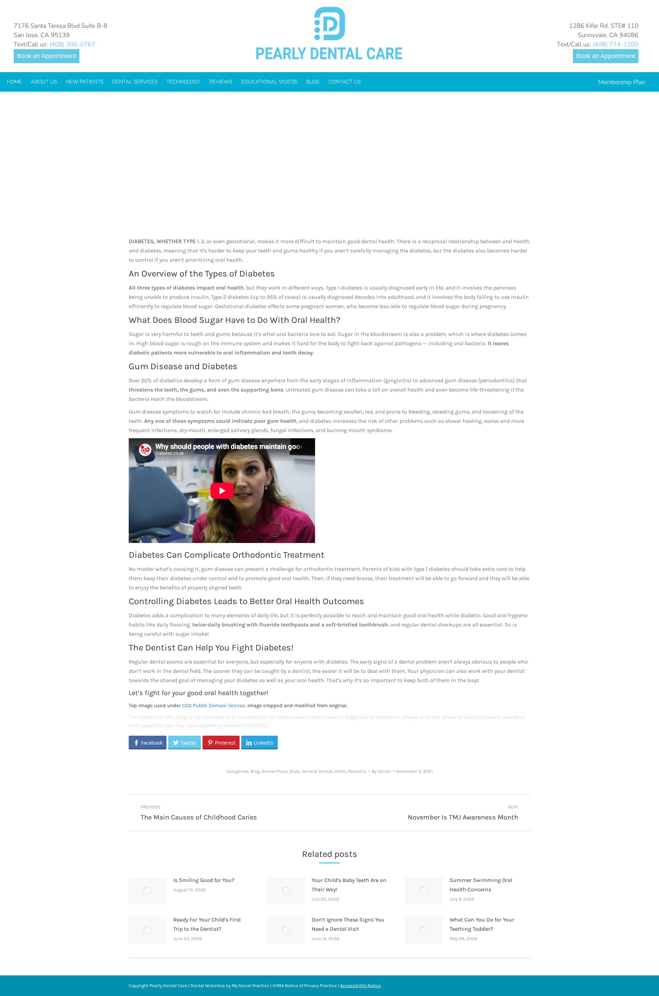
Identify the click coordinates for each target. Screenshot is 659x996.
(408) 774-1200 (615, 44)
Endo (295, 771)
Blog (255, 771)
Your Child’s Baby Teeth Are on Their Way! (349, 885)
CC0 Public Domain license (213, 705)
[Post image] (147, 891)
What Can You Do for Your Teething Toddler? (482, 924)
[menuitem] (14, 82)
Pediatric (357, 771)
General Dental (317, 771)
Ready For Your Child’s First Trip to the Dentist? (207, 924)
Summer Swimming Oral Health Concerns (481, 885)
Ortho (340, 771)
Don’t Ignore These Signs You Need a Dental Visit (348, 924)
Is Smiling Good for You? (203, 880)
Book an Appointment (46, 56)
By (381, 771)
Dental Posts (275, 771)
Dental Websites (207, 985)
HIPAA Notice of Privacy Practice (305, 985)
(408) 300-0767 (72, 44)
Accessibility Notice (360, 985)
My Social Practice (250, 985)
